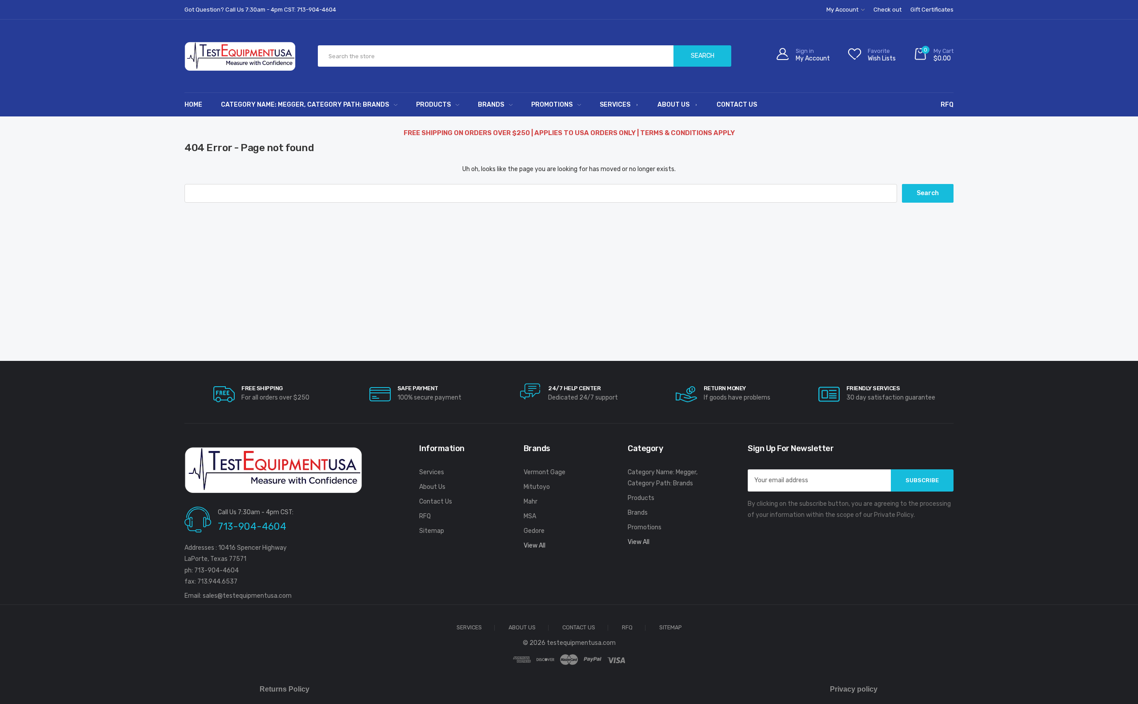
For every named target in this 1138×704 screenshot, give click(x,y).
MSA (530, 516)
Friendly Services (873, 388)
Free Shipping (262, 388)
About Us (673, 104)
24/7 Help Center (574, 388)
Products (433, 104)
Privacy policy (854, 689)
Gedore (534, 531)
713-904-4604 (252, 526)
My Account (843, 9)
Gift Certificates (932, 9)
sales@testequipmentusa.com (247, 596)
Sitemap (431, 531)
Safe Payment (417, 388)
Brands (491, 104)
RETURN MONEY (725, 388)
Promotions (552, 104)
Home (193, 104)
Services (615, 104)
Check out (888, 9)
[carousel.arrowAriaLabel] (224, 394)
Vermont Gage (544, 472)
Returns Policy (284, 689)
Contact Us (737, 104)
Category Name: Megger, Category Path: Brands (305, 104)
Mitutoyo (537, 487)
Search (702, 56)
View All (534, 545)
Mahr (530, 501)
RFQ (947, 104)
